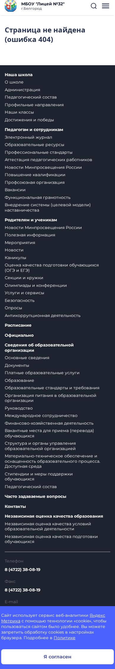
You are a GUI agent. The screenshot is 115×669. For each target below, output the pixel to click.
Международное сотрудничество (41, 415)
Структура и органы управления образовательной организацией (40, 446)
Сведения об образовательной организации (39, 348)
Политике (64, 637)
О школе (14, 82)
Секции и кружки (24, 277)
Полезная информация (30, 235)
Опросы (13, 307)
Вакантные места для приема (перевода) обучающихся (49, 433)
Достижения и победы (29, 119)
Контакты (15, 506)
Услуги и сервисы (24, 292)
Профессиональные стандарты (39, 152)
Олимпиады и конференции (36, 285)
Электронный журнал (28, 137)
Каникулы (15, 257)
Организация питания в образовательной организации (50, 398)
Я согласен (57, 657)
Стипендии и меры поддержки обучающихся (39, 476)
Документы (17, 365)
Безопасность (19, 300)
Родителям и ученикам (31, 220)
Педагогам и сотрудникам (34, 129)
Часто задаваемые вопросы (35, 496)
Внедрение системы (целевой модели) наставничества (48, 207)
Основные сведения (27, 357)
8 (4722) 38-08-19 (22, 569)
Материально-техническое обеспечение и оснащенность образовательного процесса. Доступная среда (52, 461)
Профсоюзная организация (35, 182)
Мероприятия (20, 242)
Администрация (22, 89)
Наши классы (19, 112)
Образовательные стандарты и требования (52, 387)
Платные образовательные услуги (42, 372)
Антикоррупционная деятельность (42, 315)
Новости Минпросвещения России (43, 167)
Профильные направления (34, 104)
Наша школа (18, 74)
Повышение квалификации (35, 174)
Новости (14, 250)
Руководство (19, 408)
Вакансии (15, 189)
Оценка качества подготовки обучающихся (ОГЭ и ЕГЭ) (52, 267)
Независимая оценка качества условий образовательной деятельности (48, 526)
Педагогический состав (31, 97)
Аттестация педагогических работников (48, 159)
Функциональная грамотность (37, 197)
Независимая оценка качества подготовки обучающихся (51, 539)
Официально (19, 335)
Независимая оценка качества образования (54, 516)
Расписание (18, 325)
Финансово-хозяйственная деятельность (49, 423)
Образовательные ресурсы (34, 144)
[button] (93, 5)
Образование (19, 380)
